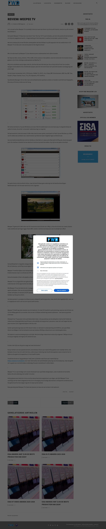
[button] (53, 271)
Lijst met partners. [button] (59, 278)
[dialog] (53, 264)
